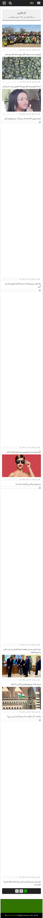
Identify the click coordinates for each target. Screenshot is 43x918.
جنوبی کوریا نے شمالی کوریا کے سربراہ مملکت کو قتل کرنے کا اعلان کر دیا (22, 883)
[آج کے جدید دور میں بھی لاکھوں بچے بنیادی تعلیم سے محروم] (21, 36)
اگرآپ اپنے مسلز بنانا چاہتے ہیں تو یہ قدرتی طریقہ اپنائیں (24, 452)
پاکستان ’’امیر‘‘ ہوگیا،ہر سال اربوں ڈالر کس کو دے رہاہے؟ (24, 716)
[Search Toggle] (10, 3)
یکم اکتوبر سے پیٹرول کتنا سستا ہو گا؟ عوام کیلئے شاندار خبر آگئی (23, 285)
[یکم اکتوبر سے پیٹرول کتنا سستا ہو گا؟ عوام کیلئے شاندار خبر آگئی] (21, 198)
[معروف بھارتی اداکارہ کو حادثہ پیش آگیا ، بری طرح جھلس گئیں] (21, 100)
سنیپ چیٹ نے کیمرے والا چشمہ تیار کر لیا (28, 484)
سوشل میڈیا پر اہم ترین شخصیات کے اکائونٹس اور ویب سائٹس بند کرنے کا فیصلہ (22, 651)
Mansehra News (11, 915)
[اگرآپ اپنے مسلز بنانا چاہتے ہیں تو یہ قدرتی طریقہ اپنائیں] (21, 367)
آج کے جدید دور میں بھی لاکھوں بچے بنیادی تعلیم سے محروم (23, 54)
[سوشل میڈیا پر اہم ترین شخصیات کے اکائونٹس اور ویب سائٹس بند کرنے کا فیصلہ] (21, 564)
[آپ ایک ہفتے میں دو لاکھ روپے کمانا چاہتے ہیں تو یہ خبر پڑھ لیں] (21, 68)
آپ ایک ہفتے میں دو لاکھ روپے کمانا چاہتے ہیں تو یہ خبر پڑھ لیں (22, 86)
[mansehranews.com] (32, 3)
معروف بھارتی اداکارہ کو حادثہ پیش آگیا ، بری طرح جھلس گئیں (22, 118)
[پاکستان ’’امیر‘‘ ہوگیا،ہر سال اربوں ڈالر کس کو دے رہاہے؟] (21, 698)
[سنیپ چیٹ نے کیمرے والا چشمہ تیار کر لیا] (21, 465)
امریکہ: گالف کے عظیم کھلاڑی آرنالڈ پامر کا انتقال (26, 684)
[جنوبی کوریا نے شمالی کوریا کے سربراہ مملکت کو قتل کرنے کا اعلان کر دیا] (21, 796)
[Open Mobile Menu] (38, 3)
